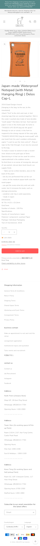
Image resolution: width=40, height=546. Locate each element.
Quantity (4, 228)
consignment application (13, 341)
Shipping (4, 245)
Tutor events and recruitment (14, 351)
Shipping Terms (9, 301)
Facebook (7, 383)
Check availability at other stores (13, 263)
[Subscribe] (33, 512)
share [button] (6, 269)
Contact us (8, 369)
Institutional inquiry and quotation (16, 346)
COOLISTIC (19, 542)
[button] (4, 21)
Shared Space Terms (11, 305)
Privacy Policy (9, 320)
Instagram (7, 378)
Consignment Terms (11, 315)
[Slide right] (24, 81)
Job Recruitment (10, 374)
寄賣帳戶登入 (9, 355)
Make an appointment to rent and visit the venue (19, 334)
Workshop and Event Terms (14, 310)
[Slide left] (15, 81)
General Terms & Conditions (14, 291)
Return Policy (9, 296)
